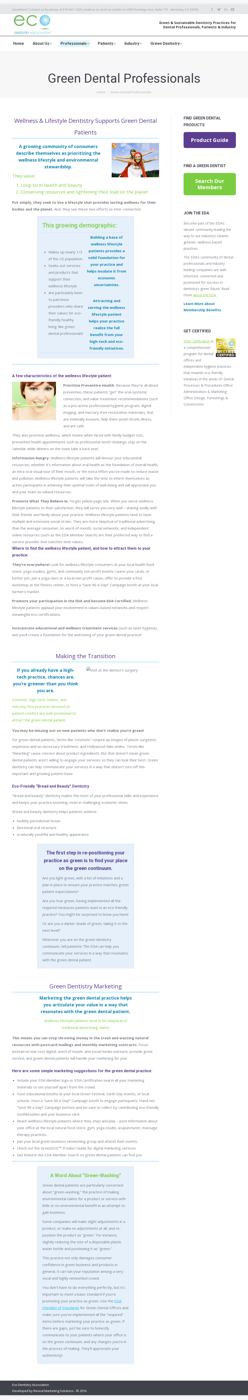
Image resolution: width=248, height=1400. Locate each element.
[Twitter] (219, 9)
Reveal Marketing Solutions (53, 1391)
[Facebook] (212, 9)
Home (101, 92)
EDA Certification (197, 341)
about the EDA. (205, 295)
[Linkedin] (226, 9)
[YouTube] (232, 9)
